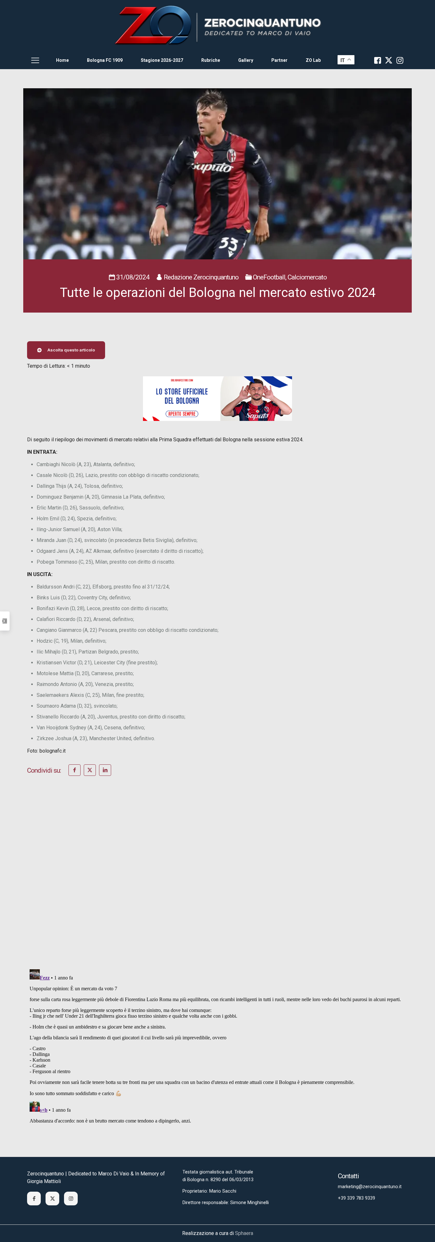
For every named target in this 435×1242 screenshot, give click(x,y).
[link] (217, 25)
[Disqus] (217, 881)
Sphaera (244, 1233)
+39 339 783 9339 (356, 1198)
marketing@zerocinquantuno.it (370, 1186)
